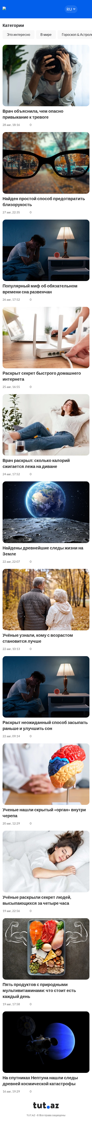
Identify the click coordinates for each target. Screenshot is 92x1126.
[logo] (15, 8)
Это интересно (18, 34)
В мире (46, 34)
